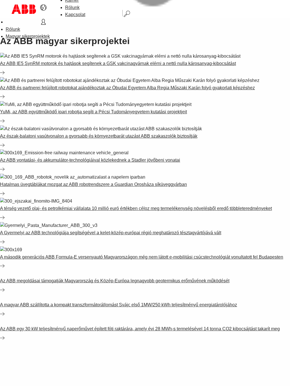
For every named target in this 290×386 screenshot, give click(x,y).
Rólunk (72, 7)
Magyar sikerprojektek (28, 36)
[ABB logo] (23, 9)
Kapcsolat (75, 14)
